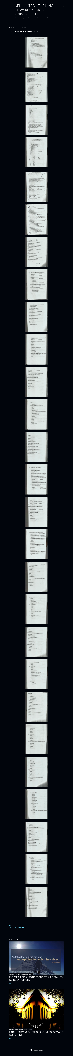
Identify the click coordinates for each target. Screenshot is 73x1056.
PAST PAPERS (21, 927)
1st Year (15, 927)
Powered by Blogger (38, 1050)
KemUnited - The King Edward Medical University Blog (34, 9)
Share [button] (10, 925)
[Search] (63, 5)
